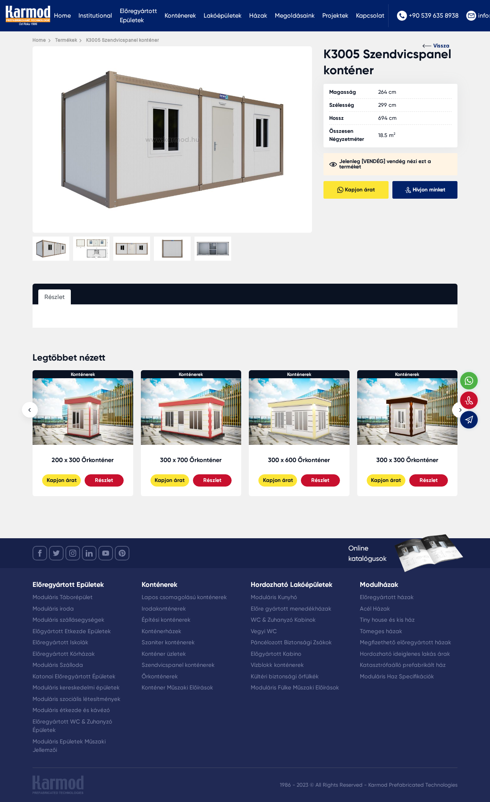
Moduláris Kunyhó (274, 597)
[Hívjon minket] (469, 400)
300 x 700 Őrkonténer (83, 460)
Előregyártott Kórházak (64, 653)
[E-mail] (469, 419)
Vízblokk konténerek (277, 665)
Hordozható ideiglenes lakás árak (405, 653)
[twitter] (56, 553)
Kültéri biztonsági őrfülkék (285, 676)
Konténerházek (161, 631)
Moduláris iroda (53, 608)
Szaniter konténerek (168, 642)
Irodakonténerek (164, 608)
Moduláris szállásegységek (69, 619)
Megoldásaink (295, 15)
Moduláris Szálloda (58, 665)
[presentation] (30, 410)
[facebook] (40, 553)
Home (62, 15)
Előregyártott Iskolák (60, 642)
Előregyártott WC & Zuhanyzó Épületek (72, 726)
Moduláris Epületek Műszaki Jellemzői (69, 746)
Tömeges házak (381, 631)
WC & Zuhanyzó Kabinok (283, 619)
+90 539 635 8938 (434, 15)
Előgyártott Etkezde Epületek (72, 631)
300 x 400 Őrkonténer (407, 460)
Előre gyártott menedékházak (291, 608)
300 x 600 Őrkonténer (191, 460)
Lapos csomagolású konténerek (184, 597)
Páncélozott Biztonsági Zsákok (291, 642)
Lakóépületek (223, 15)
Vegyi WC (264, 631)
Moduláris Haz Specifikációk (397, 676)
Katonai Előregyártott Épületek (74, 676)
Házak (258, 15)
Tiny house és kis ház (387, 619)
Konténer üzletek (164, 653)
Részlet (104, 480)
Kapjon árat (62, 480)
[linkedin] (89, 553)
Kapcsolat (370, 15)
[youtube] (105, 553)
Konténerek (180, 15)
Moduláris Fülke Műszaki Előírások (295, 687)
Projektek (335, 15)
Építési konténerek (166, 619)
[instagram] (72, 553)
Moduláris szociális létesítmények (77, 699)
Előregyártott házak (387, 597)
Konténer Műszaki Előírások (177, 687)
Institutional (95, 15)
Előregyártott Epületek (138, 15)
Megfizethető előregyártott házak (405, 642)
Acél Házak (375, 608)
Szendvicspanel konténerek (178, 665)
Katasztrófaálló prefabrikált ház (403, 665)
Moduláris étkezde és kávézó (71, 710)
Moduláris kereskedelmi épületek (76, 687)
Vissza (441, 45)
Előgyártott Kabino (276, 653)
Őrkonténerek (160, 676)
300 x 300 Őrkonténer (299, 460)
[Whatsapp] (469, 380)
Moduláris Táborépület (63, 597)
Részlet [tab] (54, 297)
